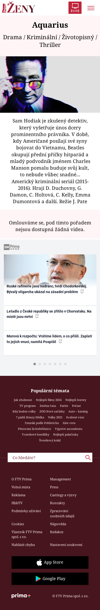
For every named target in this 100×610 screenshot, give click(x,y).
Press (54, 487)
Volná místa (21, 487)
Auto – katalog (78, 411)
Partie (64, 406)
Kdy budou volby (24, 411)
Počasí (76, 406)
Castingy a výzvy (63, 495)
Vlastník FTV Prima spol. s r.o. (27, 534)
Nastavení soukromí (66, 544)
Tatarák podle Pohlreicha (42, 423)
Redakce (56, 532)
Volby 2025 (55, 417)
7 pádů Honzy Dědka (30, 417)
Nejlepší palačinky (65, 434)
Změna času (48, 406)
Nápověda (58, 524)
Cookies (18, 524)
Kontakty (57, 503)
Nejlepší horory (75, 400)
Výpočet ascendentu (68, 429)
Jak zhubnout (23, 400)
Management (60, 479)
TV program (27, 406)
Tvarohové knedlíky (35, 434)
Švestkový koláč (50, 440)
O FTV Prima (22, 479)
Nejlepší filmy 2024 (49, 400)
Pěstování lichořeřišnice (34, 429)
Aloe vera (69, 423)
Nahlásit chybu (23, 544)
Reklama (18, 495)
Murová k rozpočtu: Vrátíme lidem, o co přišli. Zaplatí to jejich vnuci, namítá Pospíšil (49, 339)
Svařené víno (75, 417)
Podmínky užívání (26, 511)
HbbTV (17, 503)
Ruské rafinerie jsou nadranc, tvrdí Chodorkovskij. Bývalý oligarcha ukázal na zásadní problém (47, 289)
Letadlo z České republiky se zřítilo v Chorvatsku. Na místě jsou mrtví (49, 314)
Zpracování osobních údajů (62, 513)
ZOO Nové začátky (52, 411)
